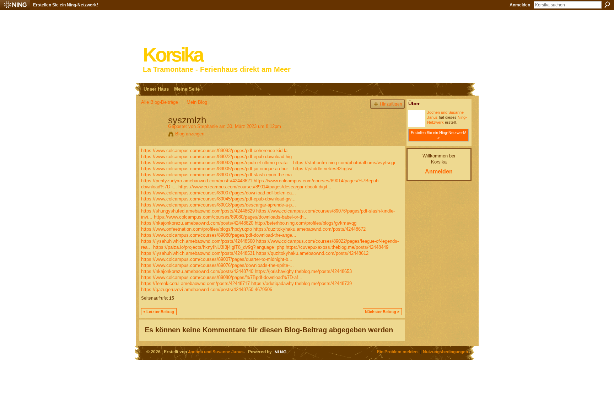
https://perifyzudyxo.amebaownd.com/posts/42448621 (196, 180)
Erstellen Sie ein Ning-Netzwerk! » (438, 135)
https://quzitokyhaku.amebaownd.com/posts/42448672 (309, 229)
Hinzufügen (391, 104)
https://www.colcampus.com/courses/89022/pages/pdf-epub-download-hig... (218, 156)
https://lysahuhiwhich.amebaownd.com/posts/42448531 (198, 253)
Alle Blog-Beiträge (159, 102)
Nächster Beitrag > (382, 312)
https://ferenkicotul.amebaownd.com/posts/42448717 (195, 283)
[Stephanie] (152, 135)
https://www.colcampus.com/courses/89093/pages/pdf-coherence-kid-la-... (217, 150)
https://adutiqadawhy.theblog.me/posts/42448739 (301, 283)
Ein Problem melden (397, 351)
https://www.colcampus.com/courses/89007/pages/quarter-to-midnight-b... (216, 259)
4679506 (263, 289)
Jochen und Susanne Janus (216, 351)
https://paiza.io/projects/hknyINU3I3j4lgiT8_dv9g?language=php (218, 247)
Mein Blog (197, 102)
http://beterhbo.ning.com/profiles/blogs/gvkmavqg (305, 223)
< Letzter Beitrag (158, 312)
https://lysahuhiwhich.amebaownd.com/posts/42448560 (198, 241)
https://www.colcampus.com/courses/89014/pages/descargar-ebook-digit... (255, 186)
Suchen (607, 4)
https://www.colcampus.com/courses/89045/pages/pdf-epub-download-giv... (218, 199)
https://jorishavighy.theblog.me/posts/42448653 (303, 271)
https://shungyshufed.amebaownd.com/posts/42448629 (198, 211)
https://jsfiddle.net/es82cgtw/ (322, 168)
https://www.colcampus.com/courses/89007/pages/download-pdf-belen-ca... (218, 192)
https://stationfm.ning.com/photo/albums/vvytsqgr (344, 162)
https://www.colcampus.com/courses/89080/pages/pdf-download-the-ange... (218, 235)
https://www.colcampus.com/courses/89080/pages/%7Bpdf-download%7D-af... (221, 277)
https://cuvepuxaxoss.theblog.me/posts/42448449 (337, 247)
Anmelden (520, 4)
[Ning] (15, 5)
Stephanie (207, 126)
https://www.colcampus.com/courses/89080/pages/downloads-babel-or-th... (231, 217)
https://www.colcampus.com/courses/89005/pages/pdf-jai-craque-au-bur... (216, 168)
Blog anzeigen (189, 133)
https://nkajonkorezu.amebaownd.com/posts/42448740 (197, 271)
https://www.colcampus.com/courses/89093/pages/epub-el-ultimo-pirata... (216, 162)
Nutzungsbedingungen (445, 351)
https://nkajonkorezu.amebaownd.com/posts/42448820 (197, 223)
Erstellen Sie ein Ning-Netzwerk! (65, 4)
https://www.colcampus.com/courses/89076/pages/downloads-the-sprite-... (217, 265)
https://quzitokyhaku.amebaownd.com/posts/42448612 (312, 253)
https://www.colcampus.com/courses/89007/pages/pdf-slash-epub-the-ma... (218, 174)
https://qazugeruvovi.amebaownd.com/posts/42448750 (197, 289)
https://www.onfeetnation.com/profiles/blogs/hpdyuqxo (196, 229)
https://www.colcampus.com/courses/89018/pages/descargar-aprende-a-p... (218, 205)
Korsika (173, 55)
